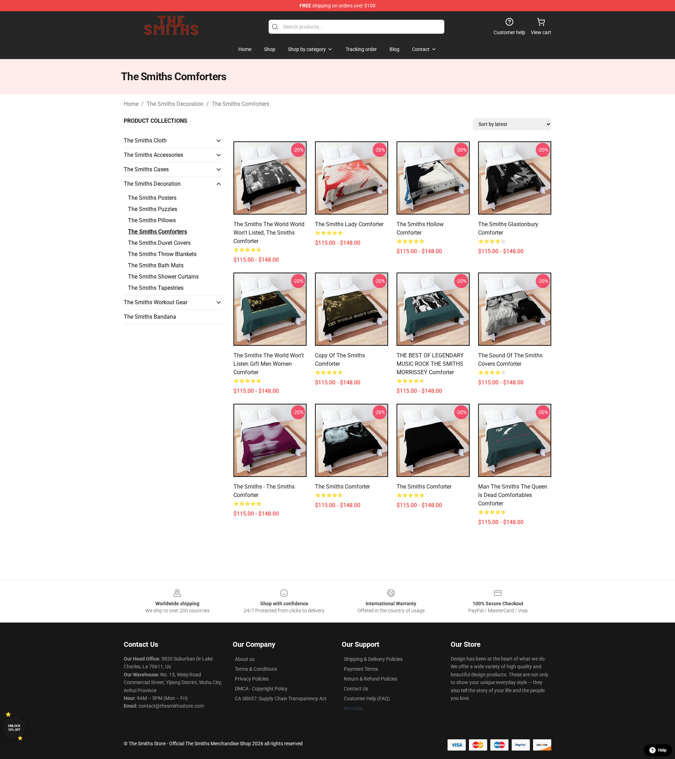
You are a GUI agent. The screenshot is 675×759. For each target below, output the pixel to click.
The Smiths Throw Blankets (162, 254)
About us (245, 659)
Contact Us (356, 688)
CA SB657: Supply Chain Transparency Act (281, 698)
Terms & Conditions (256, 669)
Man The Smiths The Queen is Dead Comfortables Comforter (512, 495)
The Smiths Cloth (145, 140)
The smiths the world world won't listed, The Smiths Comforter (268, 232)
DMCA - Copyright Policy (261, 688)
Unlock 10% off (14, 728)
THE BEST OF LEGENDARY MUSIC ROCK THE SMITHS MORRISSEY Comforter (430, 364)
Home (131, 104)
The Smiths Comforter (342, 486)
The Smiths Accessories (153, 155)
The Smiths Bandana (150, 316)
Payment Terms (361, 669)
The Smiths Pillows (152, 220)
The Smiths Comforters (240, 104)
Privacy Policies (252, 679)
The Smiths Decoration (175, 104)
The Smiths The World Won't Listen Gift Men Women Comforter (268, 364)
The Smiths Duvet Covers (159, 243)
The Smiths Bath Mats (156, 265)
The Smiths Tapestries (156, 288)
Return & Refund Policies (370, 679)
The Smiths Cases (146, 169)
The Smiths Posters (152, 197)
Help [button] (662, 750)
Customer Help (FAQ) (367, 698)
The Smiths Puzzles (152, 209)
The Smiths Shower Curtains (163, 276)
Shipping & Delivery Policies (373, 659)
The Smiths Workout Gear (155, 302)
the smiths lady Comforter (349, 224)
